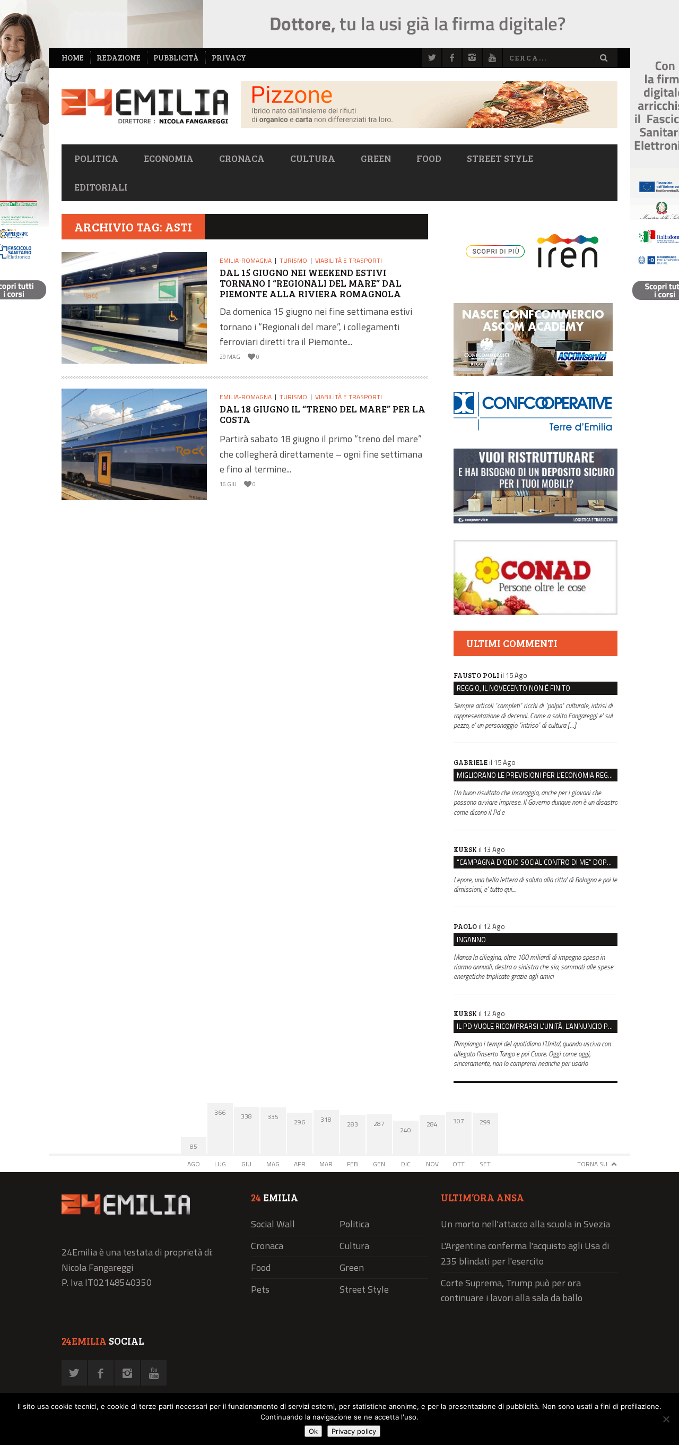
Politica (96, 158)
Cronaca (242, 158)
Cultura (312, 158)
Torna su (592, 1164)
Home (73, 58)
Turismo (293, 260)
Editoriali (100, 186)
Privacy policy (354, 1431)
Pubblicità (176, 58)
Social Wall (273, 1224)
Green (376, 158)
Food (428, 158)
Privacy (229, 58)
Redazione (119, 58)
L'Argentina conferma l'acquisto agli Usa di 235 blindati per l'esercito (525, 1253)
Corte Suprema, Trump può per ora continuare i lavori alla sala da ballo (511, 1290)
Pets (260, 1289)
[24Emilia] (145, 106)
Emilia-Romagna (246, 260)
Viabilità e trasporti (348, 260)
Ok (313, 1431)
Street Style (500, 158)
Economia (169, 158)
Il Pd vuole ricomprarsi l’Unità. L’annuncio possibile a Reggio (537, 1026)
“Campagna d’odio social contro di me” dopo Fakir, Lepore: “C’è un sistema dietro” (537, 862)
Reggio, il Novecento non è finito (513, 688)
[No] (665, 1419)
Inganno (471, 939)
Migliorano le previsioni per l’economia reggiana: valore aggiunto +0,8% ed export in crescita (537, 775)
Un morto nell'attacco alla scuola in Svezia (525, 1224)
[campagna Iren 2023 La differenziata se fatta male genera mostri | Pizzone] (429, 125)
